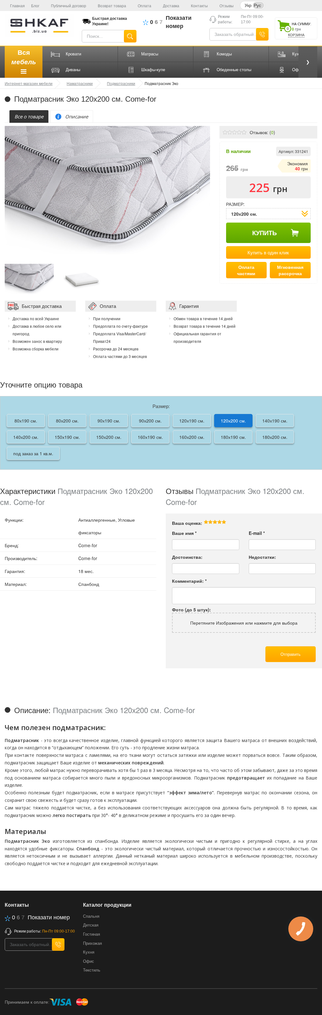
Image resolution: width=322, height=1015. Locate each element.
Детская (90, 925)
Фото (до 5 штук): (191, 609)
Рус (257, 5)
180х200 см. (274, 437)
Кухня (88, 952)
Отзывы (226, 6)
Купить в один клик (268, 252)
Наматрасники (80, 83)
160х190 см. (150, 437)
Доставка (171, 6)
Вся (23, 57)
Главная (17, 6)
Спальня (91, 916)
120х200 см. (233, 420)
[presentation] (28, 116)
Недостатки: (262, 557)
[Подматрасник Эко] (29, 278)
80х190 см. (25, 420)
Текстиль (91, 970)
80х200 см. (67, 420)
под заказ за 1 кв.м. (33, 453)
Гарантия (189, 306)
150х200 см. (108, 437)
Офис (88, 961)
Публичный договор (68, 6)
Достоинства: (187, 557)
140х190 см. (274, 420)
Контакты (199, 6)
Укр (248, 5)
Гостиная (91, 934)
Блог (35, 6)
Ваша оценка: (187, 523)
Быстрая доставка (42, 306)
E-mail (257, 533)
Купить (264, 232)
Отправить (290, 654)
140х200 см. (25, 437)
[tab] (28, 116)
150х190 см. (67, 437)
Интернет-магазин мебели (29, 83)
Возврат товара (112, 6)
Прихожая (92, 943)
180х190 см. (233, 437)
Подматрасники (121, 83)
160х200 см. (191, 437)
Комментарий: (189, 581)
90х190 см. (108, 420)
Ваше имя (184, 533)
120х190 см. (191, 420)
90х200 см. (150, 420)
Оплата (144, 6)
